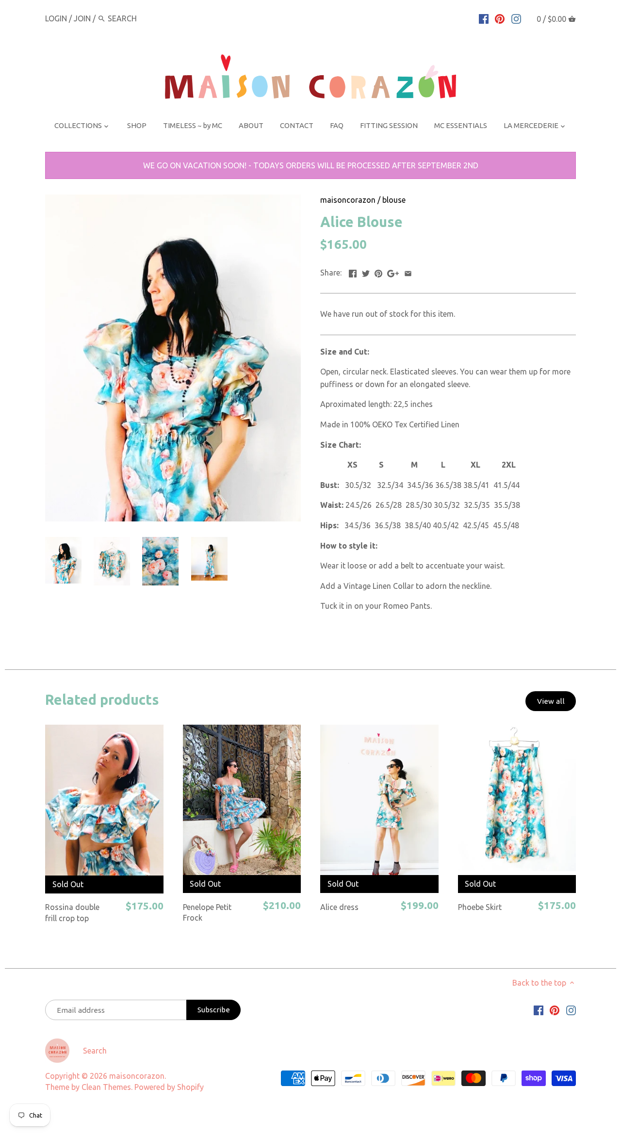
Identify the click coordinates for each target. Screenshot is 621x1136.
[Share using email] (408, 271)
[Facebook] (484, 18)
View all (551, 701)
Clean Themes (106, 1087)
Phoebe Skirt (480, 907)
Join (82, 18)
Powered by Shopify (169, 1087)
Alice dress (339, 907)
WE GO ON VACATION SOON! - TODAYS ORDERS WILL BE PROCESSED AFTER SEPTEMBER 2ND (310, 165)
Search (95, 1050)
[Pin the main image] (378, 271)
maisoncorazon (348, 199)
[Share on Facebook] (353, 271)
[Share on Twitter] (366, 271)
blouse (394, 199)
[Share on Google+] (393, 271)
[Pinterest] (500, 18)
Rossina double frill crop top (72, 912)
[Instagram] (516, 18)
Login (56, 18)
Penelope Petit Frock (207, 912)
